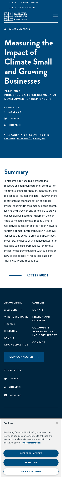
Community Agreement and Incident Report (44, 331)
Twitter (14, 118)
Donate (38, 310)
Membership (13, 310)
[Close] (57, 423)
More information (31, 442)
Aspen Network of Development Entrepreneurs (30, 97)
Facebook (14, 111)
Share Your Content (41, 318)
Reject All (31, 462)
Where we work (16, 317)
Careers (38, 303)
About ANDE (13, 303)
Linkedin (15, 125)
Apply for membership (22, 7)
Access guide (37, 276)
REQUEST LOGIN (29, 2)
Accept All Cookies (31, 453)
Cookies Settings (31, 471)
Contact (38, 342)
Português (24, 138)
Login (12, 2)
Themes (9, 324)
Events (9, 338)
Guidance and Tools (17, 29)
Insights (10, 331)
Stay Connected (21, 357)
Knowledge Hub (16, 345)
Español (10, 138)
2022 (17, 91)
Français (39, 138)
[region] (31, 448)
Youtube (15, 395)
